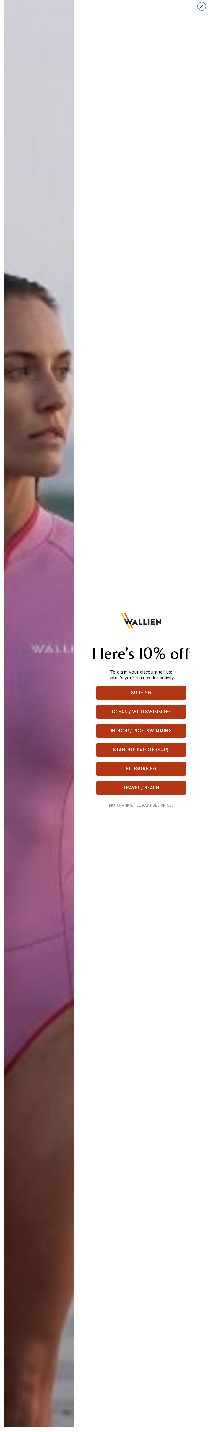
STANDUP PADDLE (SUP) (141, 750)
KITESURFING (141, 769)
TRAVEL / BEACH (141, 787)
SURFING (141, 693)
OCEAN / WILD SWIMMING (141, 712)
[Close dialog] (202, 6)
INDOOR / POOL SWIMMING (141, 731)
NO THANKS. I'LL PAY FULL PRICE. (141, 805)
